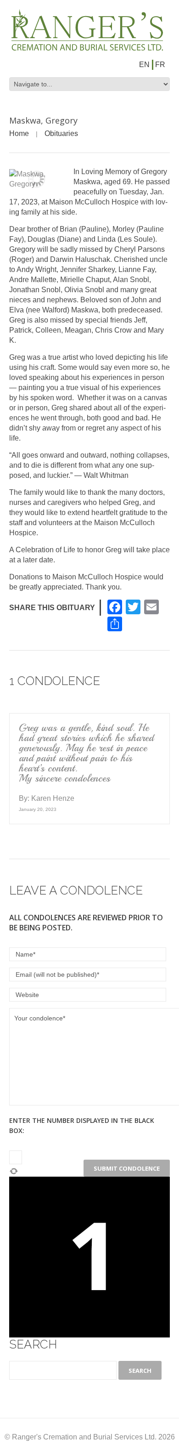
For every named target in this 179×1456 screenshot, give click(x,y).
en (144, 64)
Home (19, 133)
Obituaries (61, 133)
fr (160, 64)
